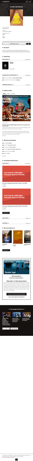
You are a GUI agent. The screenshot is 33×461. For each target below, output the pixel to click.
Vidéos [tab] (4, 93)
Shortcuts (18, 79)
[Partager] (27, 44)
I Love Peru (4, 244)
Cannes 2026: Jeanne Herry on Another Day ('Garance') (5, 320)
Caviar (4, 31)
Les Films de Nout (8, 31)
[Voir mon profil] (30, 2)
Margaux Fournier (6, 28)
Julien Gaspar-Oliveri (21, 281)
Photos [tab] (8, 93)
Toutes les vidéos (14, 328)
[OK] (16, 459)
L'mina (14, 245)
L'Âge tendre (9, 281)
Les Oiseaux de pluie (28, 244)
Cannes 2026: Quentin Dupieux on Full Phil (16, 319)
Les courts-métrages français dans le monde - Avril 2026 (14, 183)
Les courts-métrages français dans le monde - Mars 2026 (14, 206)
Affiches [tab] (13, 93)
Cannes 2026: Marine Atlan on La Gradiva (26, 319)
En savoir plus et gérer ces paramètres (8, 457)
